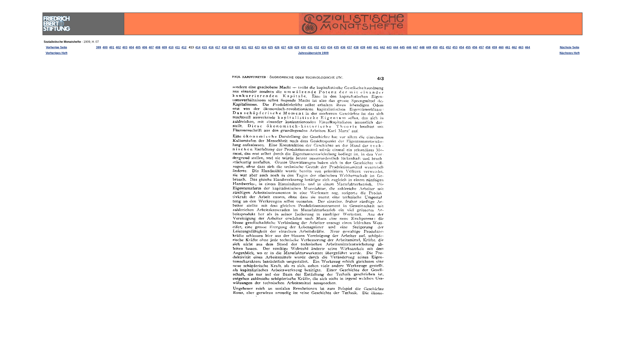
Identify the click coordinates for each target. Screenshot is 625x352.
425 (270, 47)
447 (415, 47)
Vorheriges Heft (56, 53)
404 (131, 47)
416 (211, 47)
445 (402, 47)
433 (323, 47)
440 (369, 47)
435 (336, 47)
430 (303, 47)
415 (204, 47)
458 (487, 47)
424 (263, 47)
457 (481, 47)
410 (171, 47)
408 (157, 47)
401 (111, 47)
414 (197, 47)
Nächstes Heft (570, 53)
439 (362, 47)
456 (474, 47)
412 (184, 47)
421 (244, 47)
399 (98, 47)
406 (144, 47)
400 (105, 47)
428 (290, 47)
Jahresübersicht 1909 (313, 53)
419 (230, 47)
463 (520, 47)
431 (309, 47)
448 (422, 47)
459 (494, 47)
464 (527, 47)
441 (375, 47)
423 (257, 47)
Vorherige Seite (56, 47)
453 (455, 47)
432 (316, 47)
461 (507, 47)
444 (395, 47)
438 (356, 47)
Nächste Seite (569, 47)
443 (389, 47)
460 (501, 47)
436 (342, 47)
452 (448, 47)
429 (296, 47)
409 (164, 47)
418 (224, 47)
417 (217, 47)
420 (237, 47)
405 (138, 47)
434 (329, 47)
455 (468, 47)
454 (461, 47)
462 (514, 47)
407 (151, 47)
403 (124, 47)
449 (428, 47)
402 (118, 47)
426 (277, 47)
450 (435, 47)
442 (382, 47)
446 (408, 47)
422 (250, 47)
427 (283, 47)
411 (177, 47)
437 (349, 47)
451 (441, 47)
